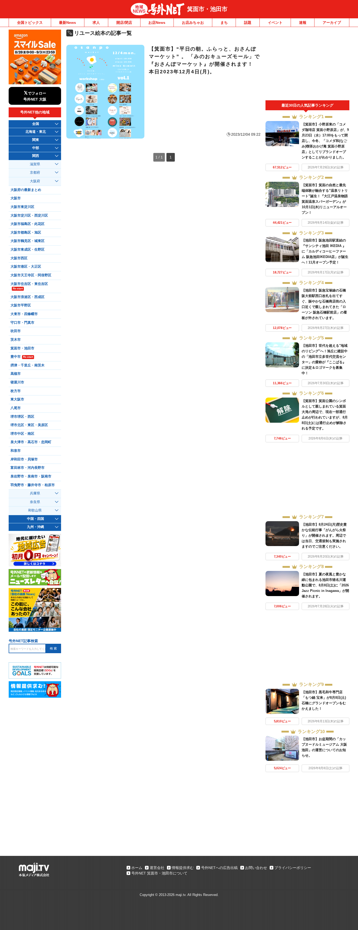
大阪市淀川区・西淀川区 (29, 215)
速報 (302, 22)
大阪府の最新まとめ (25, 190)
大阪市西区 (19, 258)
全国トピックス (30, 22)
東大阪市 (17, 399)
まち (224, 22)
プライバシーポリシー (292, 868)
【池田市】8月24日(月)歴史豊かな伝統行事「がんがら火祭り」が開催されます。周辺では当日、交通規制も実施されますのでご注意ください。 (324, 535)
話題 (247, 22)
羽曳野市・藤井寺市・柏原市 (32, 485)
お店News (156, 22)
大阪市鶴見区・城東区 (27, 241)
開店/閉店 (124, 22)
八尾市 (15, 408)
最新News (67, 22)
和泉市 (15, 451)
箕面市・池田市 (207, 9)
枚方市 (15, 391)
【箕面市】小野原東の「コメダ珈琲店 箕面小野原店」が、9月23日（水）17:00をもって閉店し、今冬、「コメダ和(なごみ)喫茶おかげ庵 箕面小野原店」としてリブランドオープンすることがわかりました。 (325, 140)
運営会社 (157, 868)
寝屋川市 (17, 382)
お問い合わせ (256, 868)
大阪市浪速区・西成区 (27, 297)
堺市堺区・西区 (22, 417)
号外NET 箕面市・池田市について (159, 873)
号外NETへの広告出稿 (219, 868)
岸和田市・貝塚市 (24, 459)
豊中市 (21, 357)
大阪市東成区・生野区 (27, 249)
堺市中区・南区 (22, 434)
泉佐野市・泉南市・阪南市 (30, 476)
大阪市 (15, 198)
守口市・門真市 (22, 322)
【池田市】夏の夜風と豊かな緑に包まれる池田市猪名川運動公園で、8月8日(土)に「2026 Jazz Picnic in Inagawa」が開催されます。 (325, 585)
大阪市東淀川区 (22, 207)
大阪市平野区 (20, 305)
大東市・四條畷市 (24, 314)
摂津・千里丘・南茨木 (27, 365)
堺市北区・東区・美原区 (29, 425)
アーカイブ (332, 22)
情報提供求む (183, 868)
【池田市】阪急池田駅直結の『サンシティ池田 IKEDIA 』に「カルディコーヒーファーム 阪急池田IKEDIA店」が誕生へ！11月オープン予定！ (325, 251)
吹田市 (15, 331)
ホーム (136, 868)
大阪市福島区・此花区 (27, 224)
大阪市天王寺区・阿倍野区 (30, 275)
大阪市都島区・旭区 (25, 232)
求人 (96, 22)
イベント (275, 22)
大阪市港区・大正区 (25, 266)
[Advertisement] (307, 65)
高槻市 (15, 374)
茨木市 (15, 340)
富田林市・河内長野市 (27, 468)
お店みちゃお (193, 22)
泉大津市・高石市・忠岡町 (30, 442)
